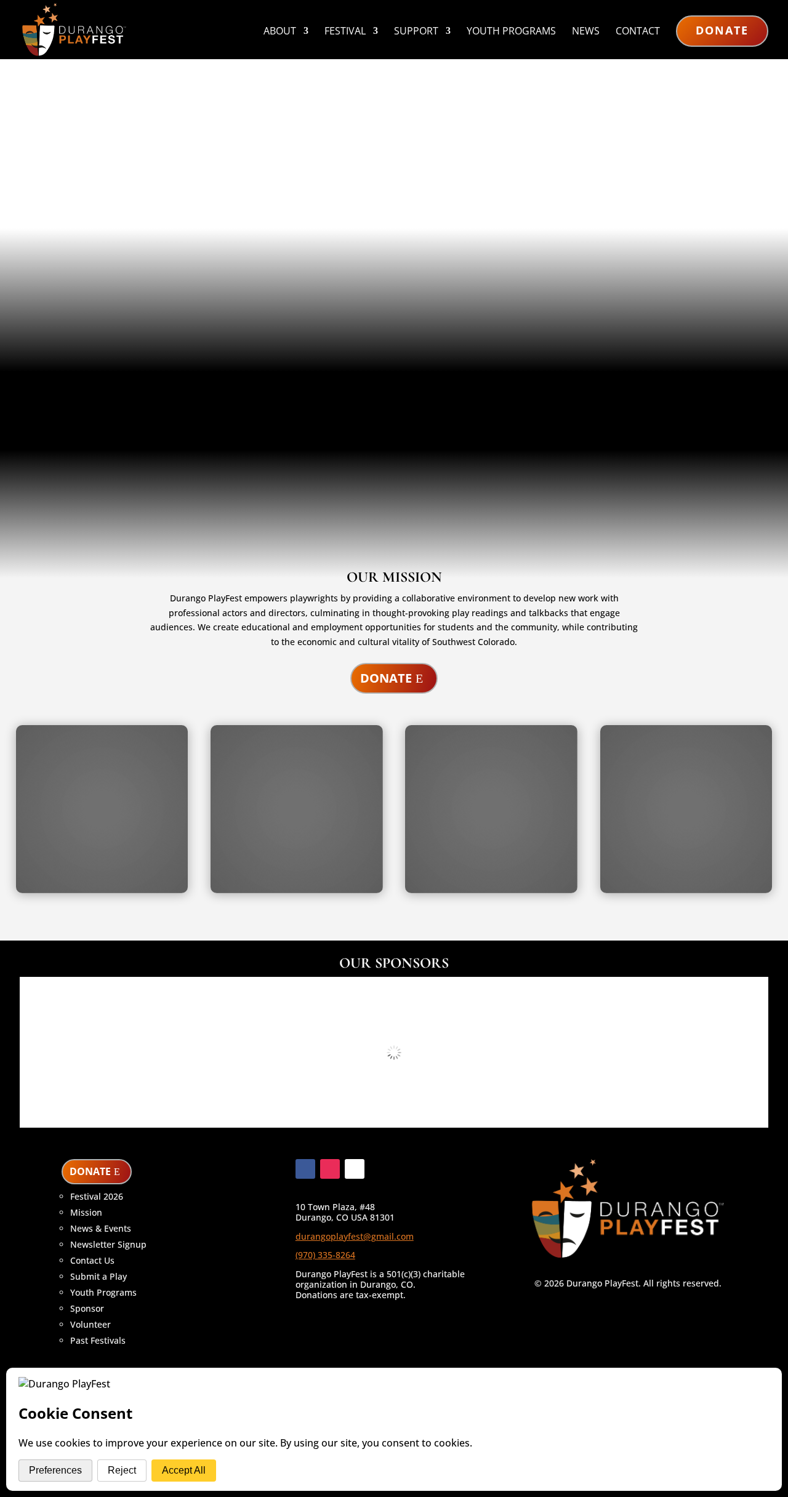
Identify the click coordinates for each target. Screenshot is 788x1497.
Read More (64, 505)
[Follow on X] (354, 1169)
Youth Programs (511, 32)
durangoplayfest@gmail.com (355, 1236)
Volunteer (90, 1324)
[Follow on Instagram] (330, 1169)
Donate (722, 30)
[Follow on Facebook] (305, 1169)
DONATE (90, 1171)
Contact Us (92, 1260)
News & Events (100, 1228)
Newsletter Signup (108, 1244)
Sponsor (87, 1308)
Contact (638, 32)
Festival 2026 (96, 1196)
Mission (86, 1212)
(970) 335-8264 (325, 1255)
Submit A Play (115, 289)
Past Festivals (98, 1340)
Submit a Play (98, 1276)
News (586, 32)
